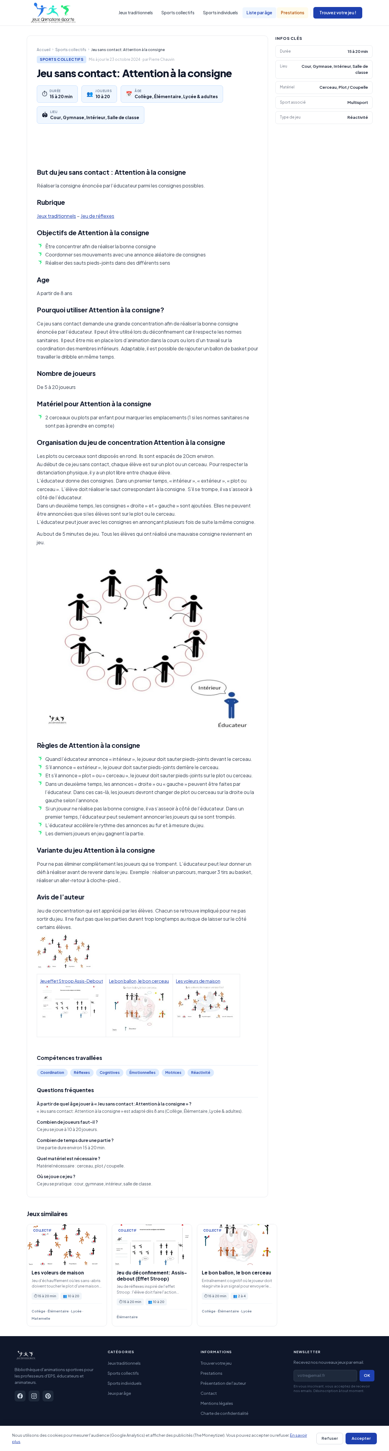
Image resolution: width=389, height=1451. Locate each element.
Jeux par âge (119, 1393)
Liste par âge (259, 12)
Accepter (361, 1438)
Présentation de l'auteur (223, 1383)
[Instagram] (34, 1396)
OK (367, 1375)
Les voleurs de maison (198, 981)
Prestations (292, 12)
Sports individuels (220, 12)
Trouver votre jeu (216, 1363)
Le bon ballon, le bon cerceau (139, 981)
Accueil (43, 49)
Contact (209, 1393)
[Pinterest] (48, 1396)
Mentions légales (217, 1403)
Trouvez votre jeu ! (337, 12)
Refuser (330, 1438)
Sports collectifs (177, 12)
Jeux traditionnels (136, 12)
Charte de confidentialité (224, 1413)
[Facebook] (20, 1396)
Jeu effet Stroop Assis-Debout (71, 981)
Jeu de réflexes (97, 216)
